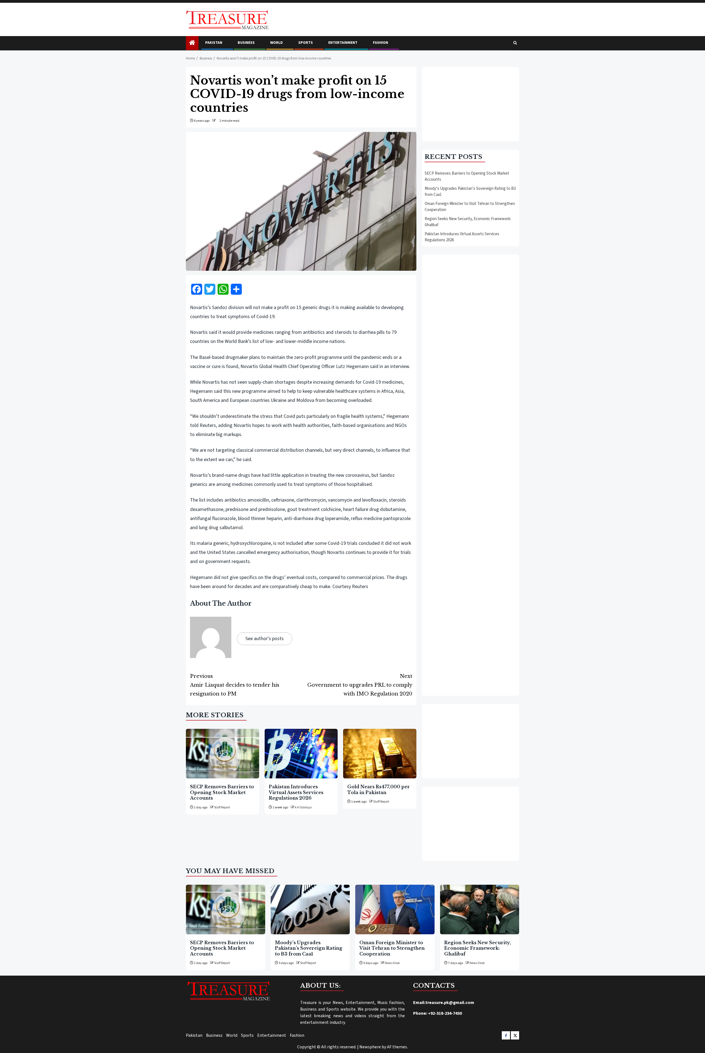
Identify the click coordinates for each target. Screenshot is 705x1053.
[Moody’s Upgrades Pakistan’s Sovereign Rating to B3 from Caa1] (310, 909)
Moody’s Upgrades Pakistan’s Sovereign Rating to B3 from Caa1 (308, 948)
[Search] (515, 43)
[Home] (192, 43)
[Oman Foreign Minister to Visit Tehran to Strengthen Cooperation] (395, 909)
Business (246, 42)
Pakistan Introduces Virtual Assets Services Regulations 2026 (296, 792)
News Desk (392, 963)
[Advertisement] (470, 104)
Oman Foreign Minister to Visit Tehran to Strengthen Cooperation (392, 948)
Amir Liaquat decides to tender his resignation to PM (234, 685)
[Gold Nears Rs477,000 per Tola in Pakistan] (379, 753)
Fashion (380, 42)
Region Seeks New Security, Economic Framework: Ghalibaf (477, 948)
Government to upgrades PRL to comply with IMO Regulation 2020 (359, 685)
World (276, 42)
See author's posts (264, 638)
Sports (305, 42)
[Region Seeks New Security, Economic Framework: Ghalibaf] (479, 909)
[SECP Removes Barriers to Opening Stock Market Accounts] (222, 753)
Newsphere (370, 1047)
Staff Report (222, 807)
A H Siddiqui (303, 807)
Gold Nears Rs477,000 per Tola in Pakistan (378, 789)
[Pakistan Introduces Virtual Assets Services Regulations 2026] (301, 753)
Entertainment (342, 42)
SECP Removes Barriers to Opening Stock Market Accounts (222, 792)
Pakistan (213, 42)
